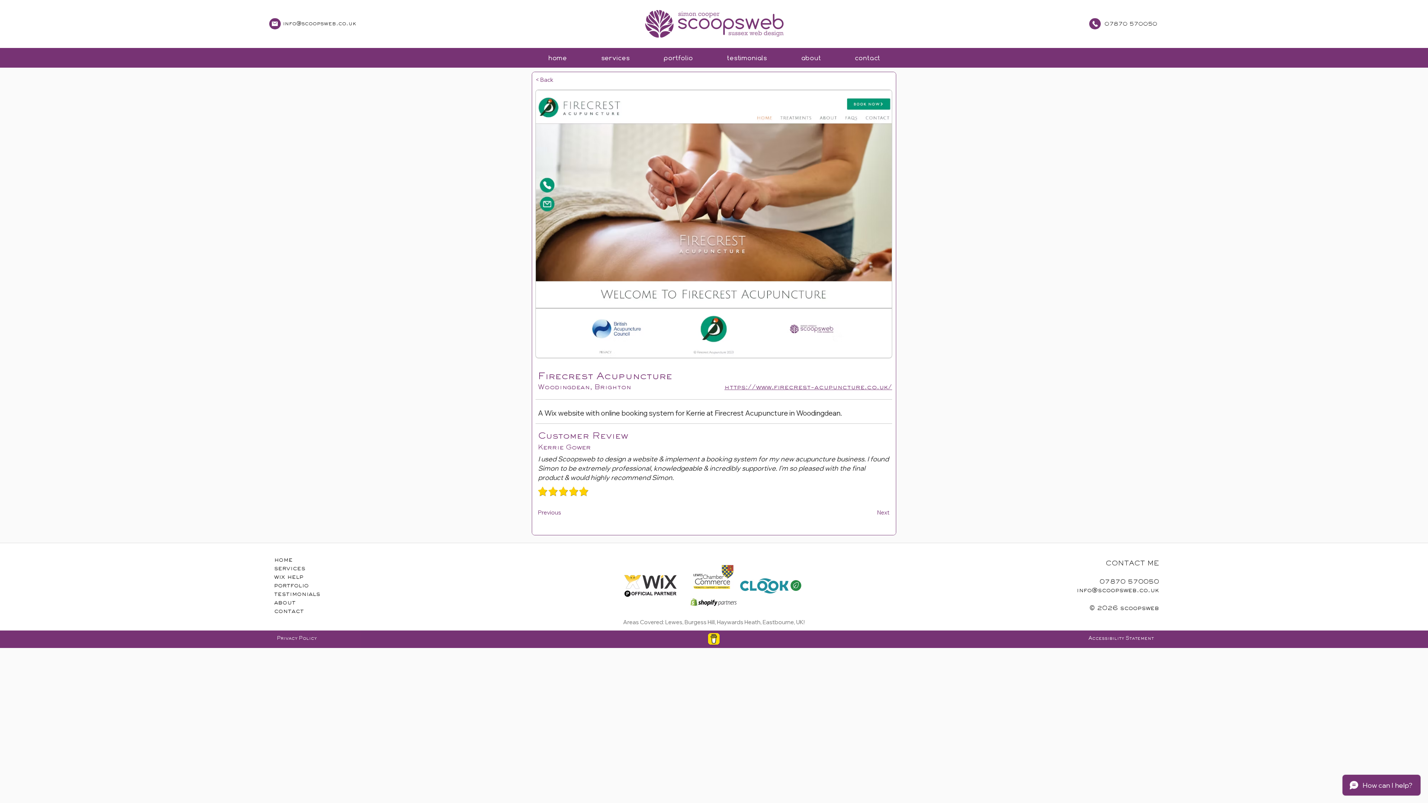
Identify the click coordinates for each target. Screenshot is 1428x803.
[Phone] (275, 23)
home (283, 560)
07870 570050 (1130, 24)
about (285, 603)
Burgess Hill (700, 622)
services (289, 569)
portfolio (291, 586)
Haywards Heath (738, 622)
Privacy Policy (297, 638)
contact (289, 612)
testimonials (297, 594)
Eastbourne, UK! (784, 622)
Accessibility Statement (1121, 638)
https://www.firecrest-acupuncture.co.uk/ (808, 387)
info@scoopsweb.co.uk (319, 23)
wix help (288, 577)
